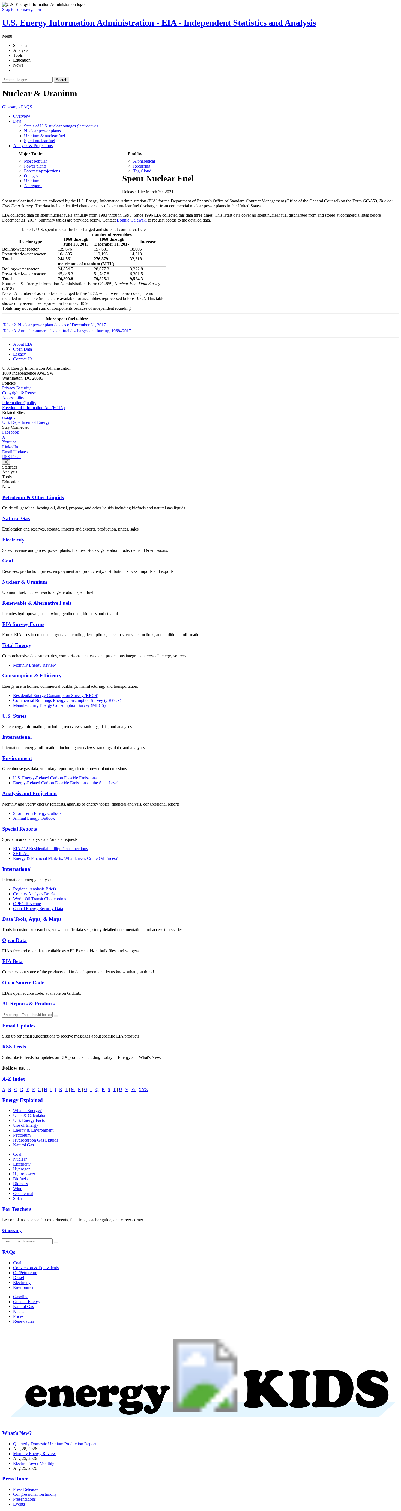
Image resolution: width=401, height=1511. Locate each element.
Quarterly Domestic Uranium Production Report (54, 1443)
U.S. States (14, 716)
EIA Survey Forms (23, 624)
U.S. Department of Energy (26, 422)
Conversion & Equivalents (36, 1267)
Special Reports (19, 829)
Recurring (141, 166)
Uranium (31, 180)
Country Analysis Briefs (34, 894)
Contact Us (22, 359)
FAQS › (28, 107)
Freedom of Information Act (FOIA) (33, 407)
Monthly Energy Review (34, 665)
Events (19, 1504)
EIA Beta (12, 961)
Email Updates (15, 451)
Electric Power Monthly (33, 1463)
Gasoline (20, 1296)
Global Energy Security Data (38, 908)
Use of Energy (25, 1125)
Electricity (13, 540)
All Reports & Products (28, 1003)
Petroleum (22, 1135)
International (17, 737)
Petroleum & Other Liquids (33, 497)
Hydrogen (22, 1169)
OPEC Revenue (27, 903)
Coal (7, 561)
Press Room (15, 1479)
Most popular (35, 161)
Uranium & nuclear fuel (44, 135)
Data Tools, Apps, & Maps (31, 919)
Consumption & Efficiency (32, 675)
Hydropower (24, 1174)
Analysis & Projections (33, 145)
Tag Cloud (142, 171)
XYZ (143, 1089)
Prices (18, 1316)
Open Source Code (23, 982)
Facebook (10, 432)
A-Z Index (13, 1079)
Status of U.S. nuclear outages (61, 126)
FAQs (8, 1252)
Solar (17, 1198)
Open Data (22, 349)
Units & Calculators (30, 1115)
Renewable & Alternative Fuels (36, 603)
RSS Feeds (11, 456)
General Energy (26, 1301)
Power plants (35, 166)
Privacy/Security (16, 388)
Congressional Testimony (35, 1494)
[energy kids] (200, 1423)
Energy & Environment (33, 1130)
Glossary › (11, 107)
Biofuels (20, 1178)
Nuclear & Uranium (24, 582)
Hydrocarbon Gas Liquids (35, 1140)
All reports (33, 185)
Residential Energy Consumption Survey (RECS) (55, 695)
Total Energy (16, 645)
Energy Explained (22, 1100)
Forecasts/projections (42, 171)
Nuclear (20, 1159)
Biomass (20, 1183)
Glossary (12, 1230)
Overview (21, 116)
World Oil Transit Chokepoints (39, 898)
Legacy (19, 354)
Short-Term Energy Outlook (37, 813)
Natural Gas (16, 518)
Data (17, 121)
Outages (31, 176)
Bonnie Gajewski (132, 220)
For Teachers (16, 1209)
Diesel (18, 1277)
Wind (17, 1188)
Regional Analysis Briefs (34, 889)
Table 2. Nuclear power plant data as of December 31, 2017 (54, 325)
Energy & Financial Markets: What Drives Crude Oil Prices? (65, 858)
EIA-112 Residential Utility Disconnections (50, 848)
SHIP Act (21, 853)
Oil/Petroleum (25, 1272)
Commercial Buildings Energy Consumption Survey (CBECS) (67, 700)
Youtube (9, 442)
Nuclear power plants (42, 131)
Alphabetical (144, 161)
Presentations (24, 1499)
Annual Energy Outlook (34, 818)
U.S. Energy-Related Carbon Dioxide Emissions (55, 778)
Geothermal (23, 1193)
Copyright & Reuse (19, 393)
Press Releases (25, 1489)
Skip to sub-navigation (21, 9)
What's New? (17, 1433)
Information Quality (19, 402)
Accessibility (13, 397)
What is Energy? (27, 1110)
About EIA (22, 344)
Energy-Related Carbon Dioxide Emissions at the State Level (65, 782)
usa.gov (9, 417)
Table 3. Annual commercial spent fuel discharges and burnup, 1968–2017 (67, 331)
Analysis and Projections (29, 793)
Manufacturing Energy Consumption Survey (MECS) (59, 705)
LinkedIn (10, 447)
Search (61, 80)
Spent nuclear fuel (39, 140)
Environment (17, 758)
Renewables (23, 1321)
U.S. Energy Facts (29, 1120)
